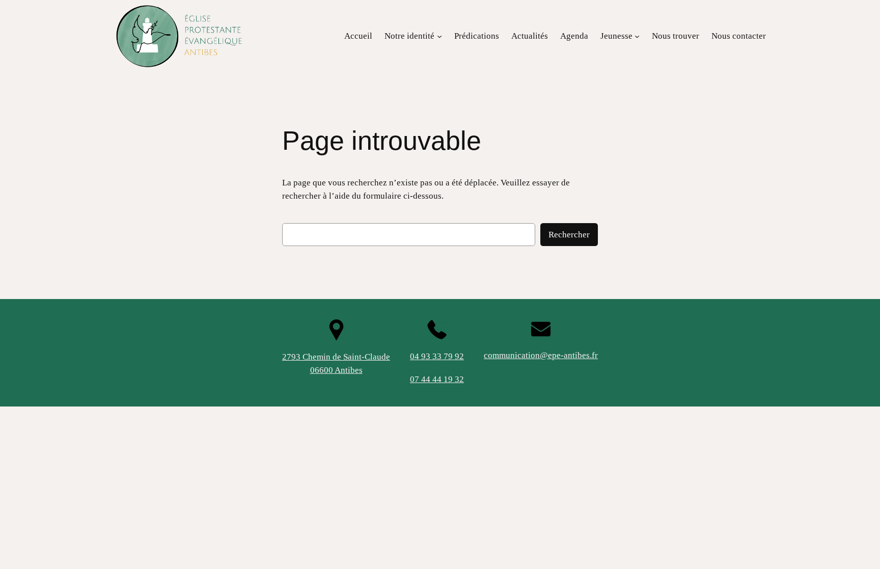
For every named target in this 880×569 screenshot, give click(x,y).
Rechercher (569, 234)
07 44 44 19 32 (437, 379)
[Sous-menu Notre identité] (439, 36)
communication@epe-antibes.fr (541, 355)
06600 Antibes (336, 370)
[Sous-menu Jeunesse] (637, 36)
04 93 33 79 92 (437, 356)
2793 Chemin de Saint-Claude (336, 357)
